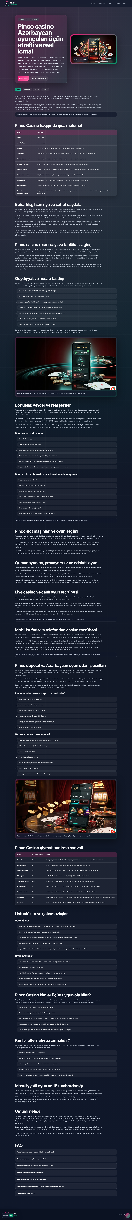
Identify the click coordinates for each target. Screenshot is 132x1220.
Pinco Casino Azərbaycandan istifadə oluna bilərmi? (35, 1152)
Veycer (37, 89)
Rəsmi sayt (27, 89)
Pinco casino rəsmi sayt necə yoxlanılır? (31, 1159)
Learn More (23, 78)
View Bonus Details (39, 78)
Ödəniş (118, 3)
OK (11, 1215)
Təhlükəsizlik (101, 3)
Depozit (45, 89)
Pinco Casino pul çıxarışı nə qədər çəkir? (31, 1179)
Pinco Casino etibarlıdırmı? (26, 1193)
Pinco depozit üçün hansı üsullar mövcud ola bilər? (35, 1166)
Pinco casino (19, 249)
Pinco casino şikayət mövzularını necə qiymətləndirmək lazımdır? (40, 1186)
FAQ (124, 3)
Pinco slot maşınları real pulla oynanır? (30, 1172)
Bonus (110, 3)
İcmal (93, 3)
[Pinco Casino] (12, 3)
